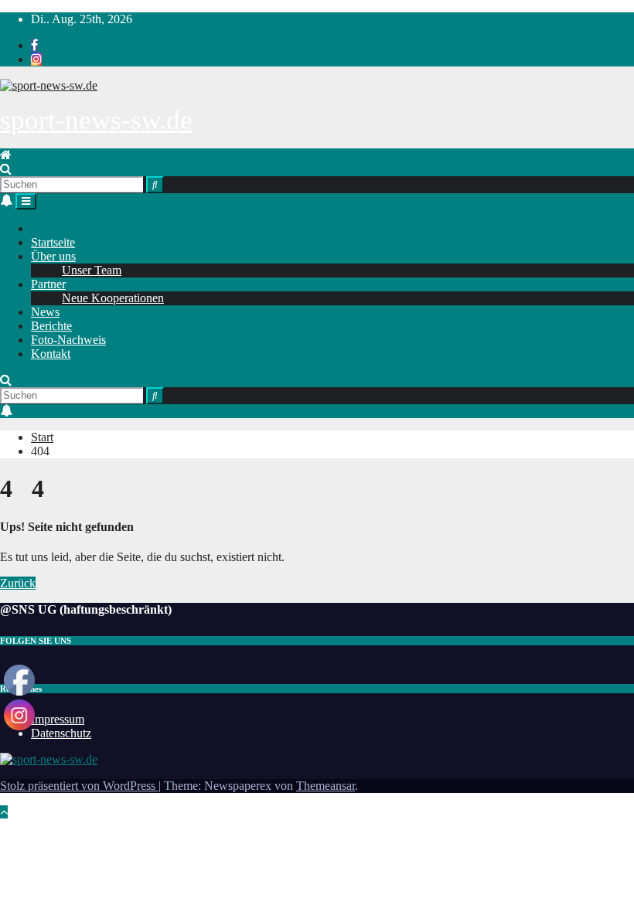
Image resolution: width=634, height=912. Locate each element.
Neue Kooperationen (113, 298)
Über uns (53, 256)
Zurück (18, 583)
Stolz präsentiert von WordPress (79, 785)
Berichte (51, 325)
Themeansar (325, 785)
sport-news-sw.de (96, 120)
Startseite (53, 242)
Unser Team (91, 270)
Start (42, 437)
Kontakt (50, 353)
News (45, 311)
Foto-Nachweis (68, 339)
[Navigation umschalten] (25, 201)
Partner (48, 284)
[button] (6, 168)
